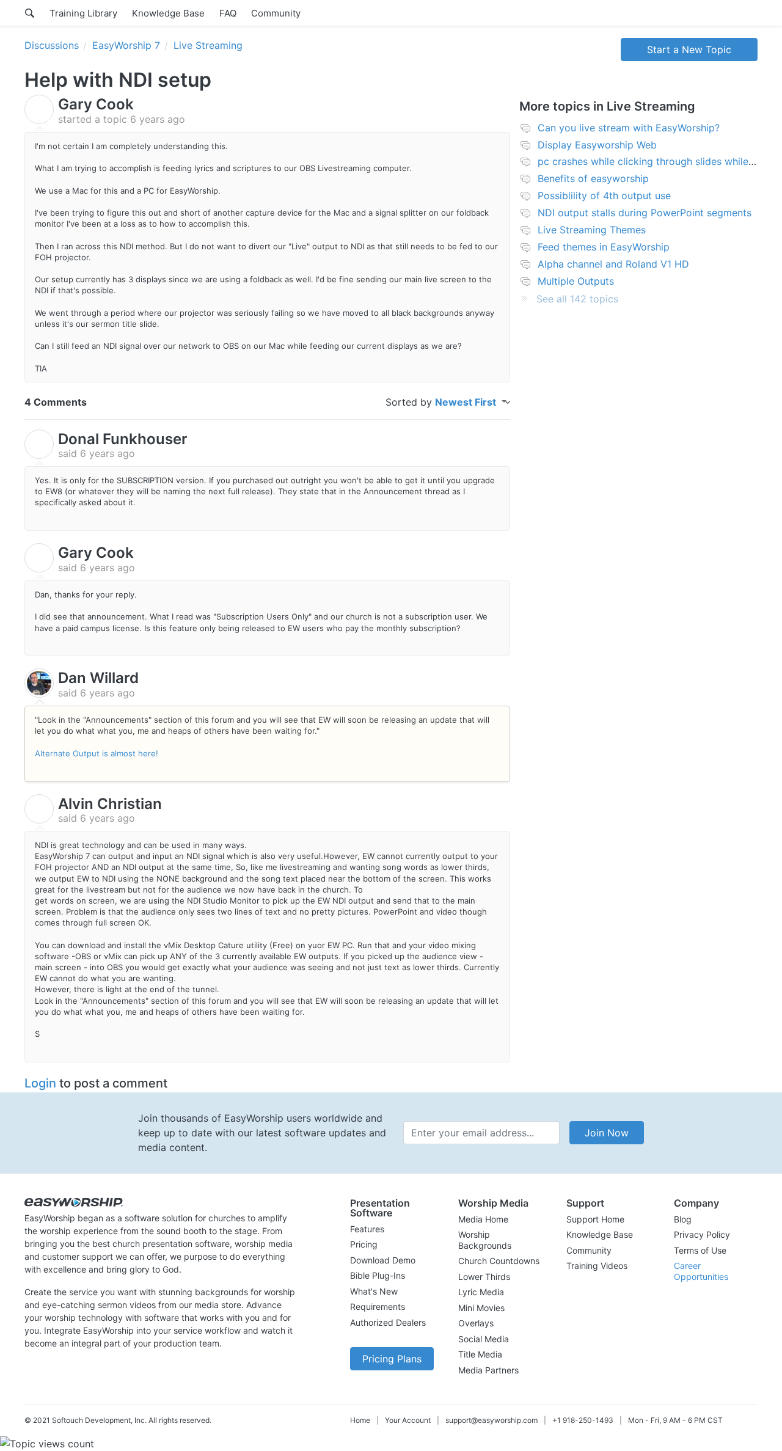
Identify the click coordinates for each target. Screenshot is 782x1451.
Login (40, 1083)
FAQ (227, 13)
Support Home (595, 1219)
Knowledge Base (168, 13)
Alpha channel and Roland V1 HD (613, 264)
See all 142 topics (577, 299)
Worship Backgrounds (484, 1240)
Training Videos (596, 1265)
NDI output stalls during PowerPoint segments (644, 213)
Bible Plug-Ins (377, 1275)
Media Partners (488, 1370)
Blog (683, 1219)
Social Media (483, 1339)
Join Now (607, 1133)
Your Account (408, 1420)
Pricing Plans (392, 1359)
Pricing (364, 1244)
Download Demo (382, 1260)
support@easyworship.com (491, 1420)
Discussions (51, 45)
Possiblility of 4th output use (604, 195)
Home (360, 1420)
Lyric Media (481, 1292)
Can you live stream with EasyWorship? (629, 128)
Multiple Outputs (576, 281)
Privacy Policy (702, 1234)
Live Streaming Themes (592, 230)
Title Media (480, 1354)
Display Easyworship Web (597, 145)
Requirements (377, 1306)
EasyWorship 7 (126, 45)
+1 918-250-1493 (582, 1420)
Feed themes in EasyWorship (604, 247)
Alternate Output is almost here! (96, 753)
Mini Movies (481, 1308)
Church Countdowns (498, 1260)
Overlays (476, 1323)
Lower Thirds (484, 1276)
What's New (374, 1291)
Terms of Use (700, 1250)
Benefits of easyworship (593, 178)
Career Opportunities (701, 1271)
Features (367, 1229)
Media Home (483, 1219)
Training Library (83, 13)
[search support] (29, 13)
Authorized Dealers (388, 1322)
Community (276, 13)
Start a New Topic (689, 49)
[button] (392, 1208)
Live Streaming (208, 45)
